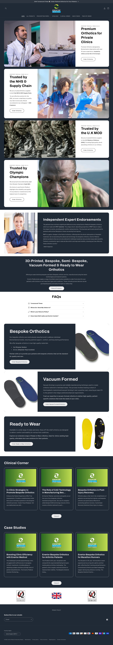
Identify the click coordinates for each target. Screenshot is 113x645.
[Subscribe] (31, 619)
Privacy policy (35, 639)
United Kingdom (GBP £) (11, 634)
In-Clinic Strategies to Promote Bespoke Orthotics (20, 491)
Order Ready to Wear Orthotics (21, 444)
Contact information (61, 639)
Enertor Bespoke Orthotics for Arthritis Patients (55, 555)
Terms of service (43, 639)
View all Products (56, 288)
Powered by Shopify (19, 639)
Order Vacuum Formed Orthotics (55, 404)
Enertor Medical (11, 639)
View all (56, 516)
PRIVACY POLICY (56, 610)
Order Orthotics (88, 59)
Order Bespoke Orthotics (19, 362)
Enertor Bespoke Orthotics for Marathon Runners (91, 555)
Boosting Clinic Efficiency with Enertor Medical (19, 555)
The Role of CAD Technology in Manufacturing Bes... (56, 491)
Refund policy (28, 639)
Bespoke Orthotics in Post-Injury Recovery (91, 491)
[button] (6, 8)
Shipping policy (52, 639)
